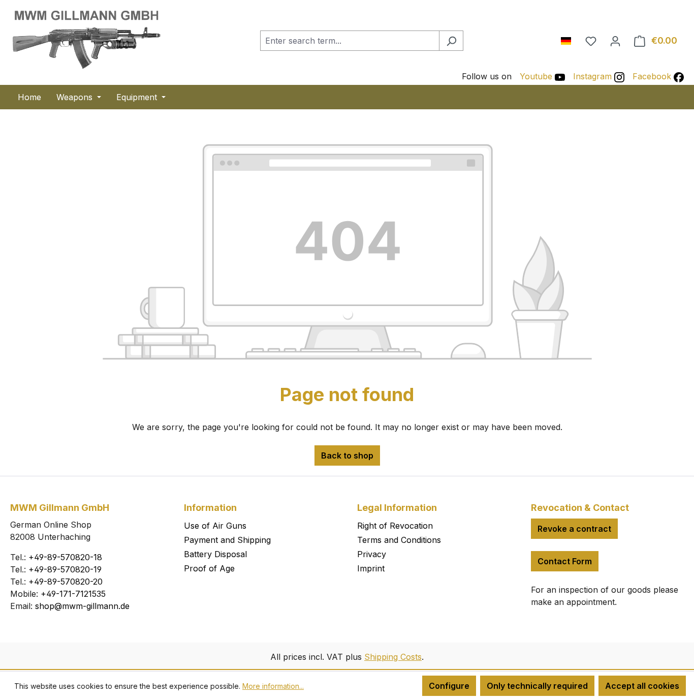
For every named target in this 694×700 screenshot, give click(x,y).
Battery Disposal (215, 554)
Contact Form (565, 561)
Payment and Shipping (227, 540)
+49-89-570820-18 (65, 557)
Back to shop (347, 455)
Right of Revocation (395, 526)
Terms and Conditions (399, 540)
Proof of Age (209, 568)
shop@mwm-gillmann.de (82, 606)
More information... (273, 686)
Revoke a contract (574, 529)
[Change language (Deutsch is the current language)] (570, 39)
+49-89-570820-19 (65, 569)
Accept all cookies (642, 686)
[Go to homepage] (86, 38)
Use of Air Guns (215, 526)
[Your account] (615, 41)
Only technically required (537, 686)
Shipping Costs (393, 657)
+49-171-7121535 (73, 594)
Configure (449, 686)
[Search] (451, 41)
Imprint (371, 568)
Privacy (371, 554)
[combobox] (349, 41)
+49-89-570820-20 (65, 581)
